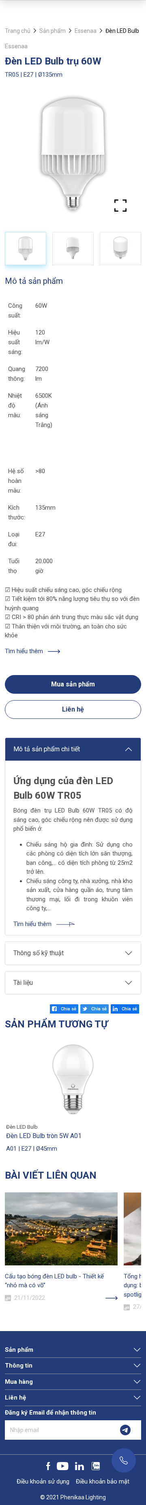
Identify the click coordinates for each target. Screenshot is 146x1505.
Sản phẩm (52, 31)
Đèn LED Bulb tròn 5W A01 (44, 1136)
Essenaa (86, 31)
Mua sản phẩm (73, 684)
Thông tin (18, 1365)
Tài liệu (23, 982)
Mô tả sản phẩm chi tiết (46, 749)
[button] (127, 157)
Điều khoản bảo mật (102, 1481)
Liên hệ (73, 709)
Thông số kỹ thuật (38, 953)
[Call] (124, 1460)
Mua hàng (19, 1381)
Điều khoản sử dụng (43, 1481)
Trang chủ (17, 31)
